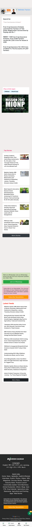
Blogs (23, 487)
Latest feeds (8, 303)
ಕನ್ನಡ (11, 467)
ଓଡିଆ (15, 467)
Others (18, 487)
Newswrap (7, 491)
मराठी (13, 465)
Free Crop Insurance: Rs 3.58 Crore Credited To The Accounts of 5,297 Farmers (15, 48)
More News (16, 380)
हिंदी (10, 465)
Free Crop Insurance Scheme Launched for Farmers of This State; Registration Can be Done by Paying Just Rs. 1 (15, 29)
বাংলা (7, 467)
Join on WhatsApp (16, 282)
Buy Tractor (26, 525)
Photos (19, 525)
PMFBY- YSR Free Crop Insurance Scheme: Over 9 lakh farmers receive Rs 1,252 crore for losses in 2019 (15, 39)
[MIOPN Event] (15, 103)
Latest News (11, 525)
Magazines (6, 480)
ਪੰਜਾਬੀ (17, 465)
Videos (23, 478)
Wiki (28, 478)
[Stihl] (8, 11)
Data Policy (22, 518)
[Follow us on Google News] (16, 516)
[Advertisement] (16, 70)
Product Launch (21, 482)
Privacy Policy (5, 518)
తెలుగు (24, 467)
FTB (4, 489)
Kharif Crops (15, 91)
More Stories (16, 235)
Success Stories (16, 480)
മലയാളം (26, 465)
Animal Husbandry (9, 487)
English (5, 465)
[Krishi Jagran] (16, 459)
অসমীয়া (19, 467)
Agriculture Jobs (23, 489)
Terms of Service (14, 518)
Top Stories (8, 150)
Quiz (27, 487)
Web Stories (18, 493)
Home (4, 525)
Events (12, 478)
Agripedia (14, 476)
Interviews (5, 478)
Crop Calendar (12, 489)
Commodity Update (10, 485)
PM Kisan (7, 91)
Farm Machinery (23, 485)
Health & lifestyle (24, 476)
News (9, 476)
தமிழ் (21, 465)
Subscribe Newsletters (16, 297)
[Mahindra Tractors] (23, 11)
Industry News (10, 482)
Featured (26, 480)
